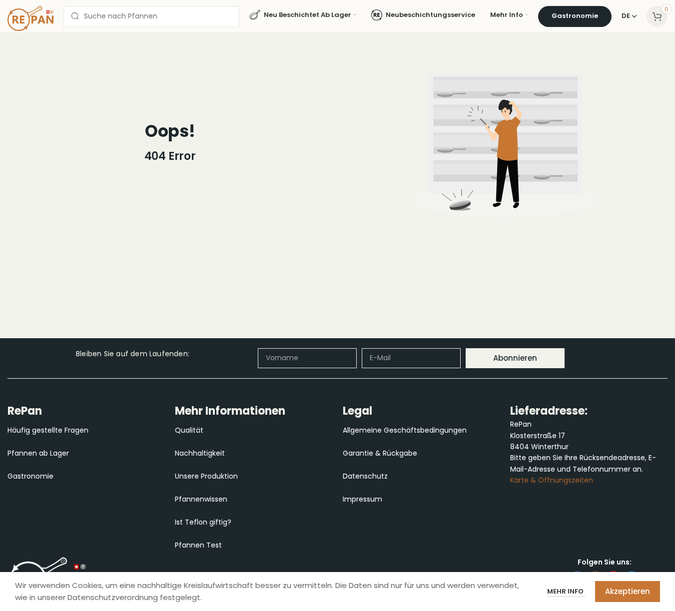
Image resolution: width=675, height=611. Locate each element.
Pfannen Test (198, 545)
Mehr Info (566, 591)
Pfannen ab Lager (38, 453)
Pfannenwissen (201, 499)
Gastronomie (30, 476)
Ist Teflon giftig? (203, 522)
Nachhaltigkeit (200, 453)
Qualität (189, 430)
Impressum (362, 499)
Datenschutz (365, 476)
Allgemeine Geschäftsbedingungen (405, 430)
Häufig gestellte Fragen (47, 430)
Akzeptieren (627, 591)
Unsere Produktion (206, 476)
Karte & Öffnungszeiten (551, 480)
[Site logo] (30, 17)
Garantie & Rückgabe (380, 453)
